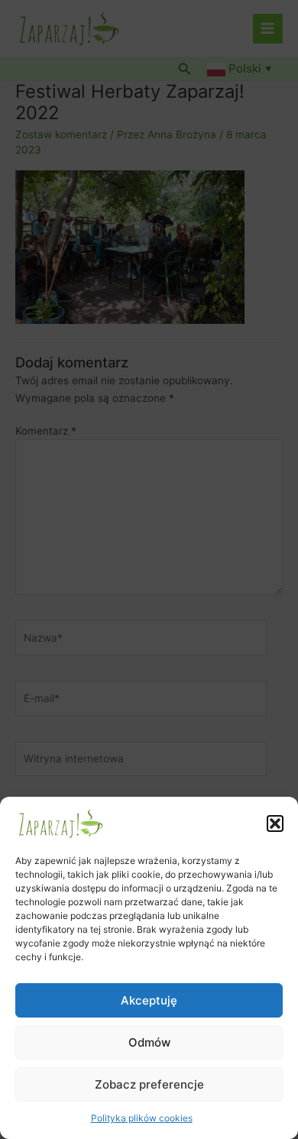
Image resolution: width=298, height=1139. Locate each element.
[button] (275, 823)
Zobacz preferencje (149, 1084)
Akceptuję (149, 1000)
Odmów (149, 1042)
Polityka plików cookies (142, 1118)
